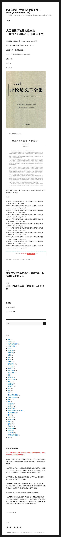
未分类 (10, 399)
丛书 (9, 339)
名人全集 (10, 366)
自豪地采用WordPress (39, 532)
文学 (9, 390)
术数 (9, 401)
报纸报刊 (10, 384)
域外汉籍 (10, 377)
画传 (9, 415)
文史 (9, 388)
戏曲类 (10, 381)
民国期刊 (10, 406)
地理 (9, 375)
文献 (33, 259)
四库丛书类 (11, 373)
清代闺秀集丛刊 (12, 413)
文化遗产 (10, 386)
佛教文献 (10, 353)
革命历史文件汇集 (13, 435)
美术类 (10, 421)
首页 (7, 522)
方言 (9, 393)
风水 (9, 437)
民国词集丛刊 (11, 408)
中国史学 (10, 342)
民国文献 (10, 404)
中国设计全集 (11, 346)
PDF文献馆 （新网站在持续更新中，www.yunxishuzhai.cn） (24, 11)
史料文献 (23, 259)
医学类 (10, 359)
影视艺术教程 (11, 379)
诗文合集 (10, 426)
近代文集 (28, 259)
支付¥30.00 (31, 254)
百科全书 (10, 417)
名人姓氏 (10, 368)
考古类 (10, 424)
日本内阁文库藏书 (13, 395)
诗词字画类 (11, 428)
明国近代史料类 (12, 397)
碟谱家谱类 (11, 419)
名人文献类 (11, 370)
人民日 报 (10, 350)
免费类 (10, 355)
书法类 (10, 348)
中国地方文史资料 (13, 344)
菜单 (8, 20)
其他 (9, 357)
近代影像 (10, 430)
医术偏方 (10, 361)
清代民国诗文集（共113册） (16, 410)
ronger (10, 259)
